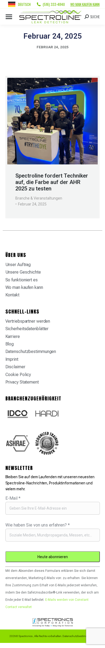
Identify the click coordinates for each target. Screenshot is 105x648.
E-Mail (12, 498)
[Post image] (52, 121)
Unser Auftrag (18, 264)
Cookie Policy (18, 374)
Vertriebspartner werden (27, 321)
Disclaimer (15, 366)
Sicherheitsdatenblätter (27, 328)
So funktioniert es (21, 279)
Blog (9, 344)
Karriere (12, 336)
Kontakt (12, 294)
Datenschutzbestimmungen (30, 351)
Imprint (11, 359)
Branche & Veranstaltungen (38, 198)
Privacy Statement (22, 382)
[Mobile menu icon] (8, 16)
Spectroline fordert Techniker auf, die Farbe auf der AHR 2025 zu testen (51, 182)
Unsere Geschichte (23, 272)
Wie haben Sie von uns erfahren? (37, 525)
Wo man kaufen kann (85, 4)
